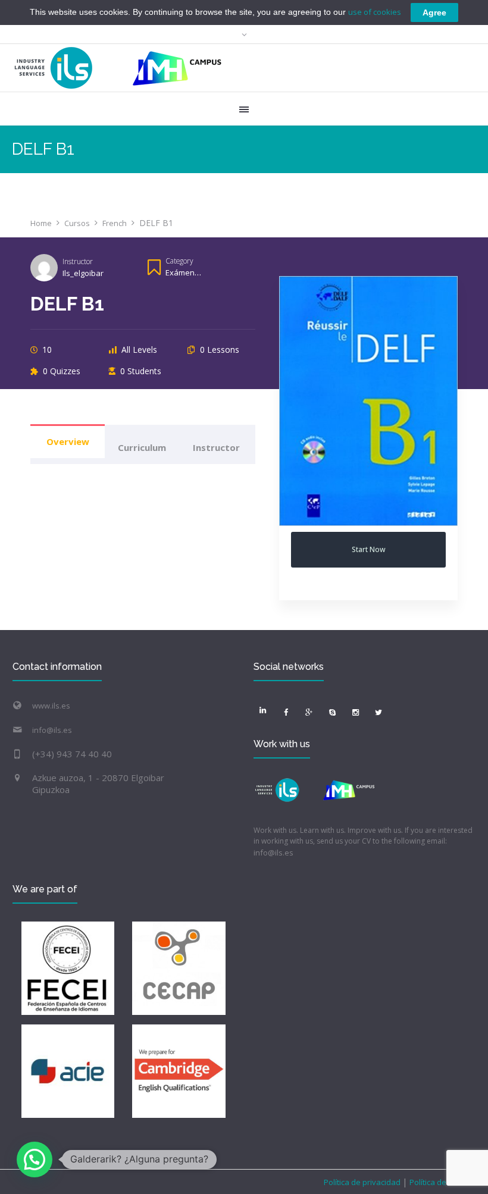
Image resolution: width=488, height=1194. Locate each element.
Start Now (369, 549)
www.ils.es (51, 705)
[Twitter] (378, 712)
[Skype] (332, 712)
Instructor (77, 261)
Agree (434, 12)
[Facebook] (286, 712)
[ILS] (118, 68)
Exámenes (184, 272)
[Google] (309, 712)
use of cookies (374, 12)
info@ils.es (52, 730)
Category (179, 260)
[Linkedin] (262, 710)
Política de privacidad (363, 1182)
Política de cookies (442, 1182)
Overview (67, 441)
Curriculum (142, 447)
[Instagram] (355, 712)
